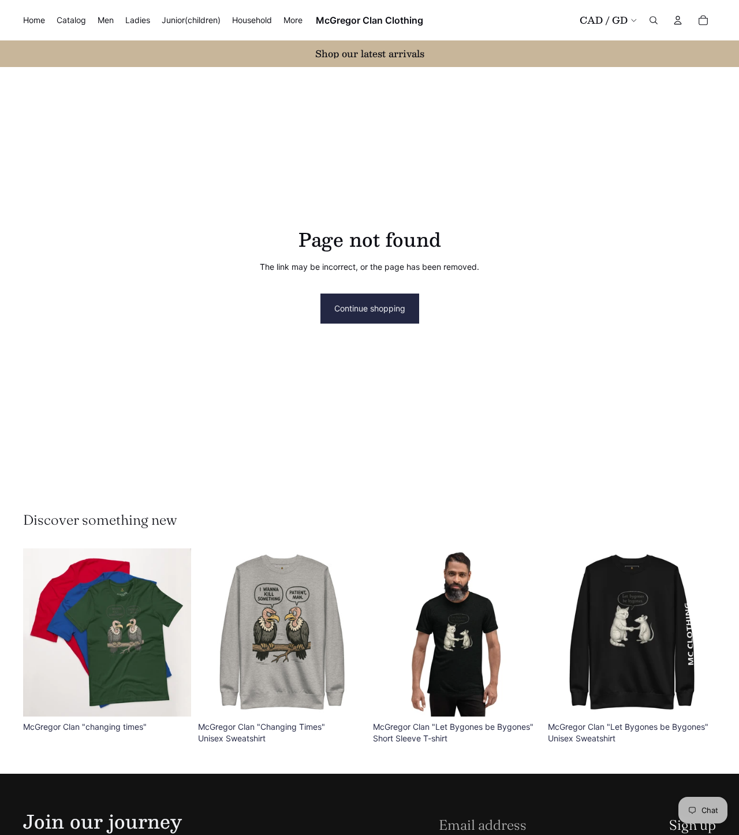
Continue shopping (369, 308)
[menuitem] (293, 20)
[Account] (678, 20)
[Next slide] (173, 632)
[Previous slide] (40, 632)
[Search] (653, 20)
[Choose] (173, 698)
